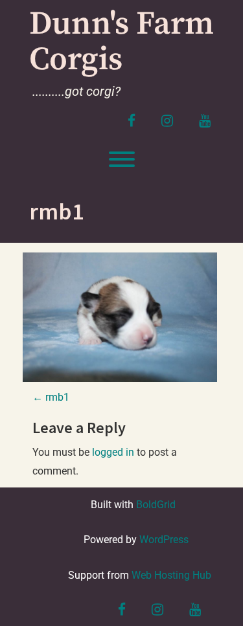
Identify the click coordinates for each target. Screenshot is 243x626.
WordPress (164, 539)
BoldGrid (156, 504)
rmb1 (50, 397)
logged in (113, 452)
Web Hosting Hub (171, 575)
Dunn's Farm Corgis (121, 42)
